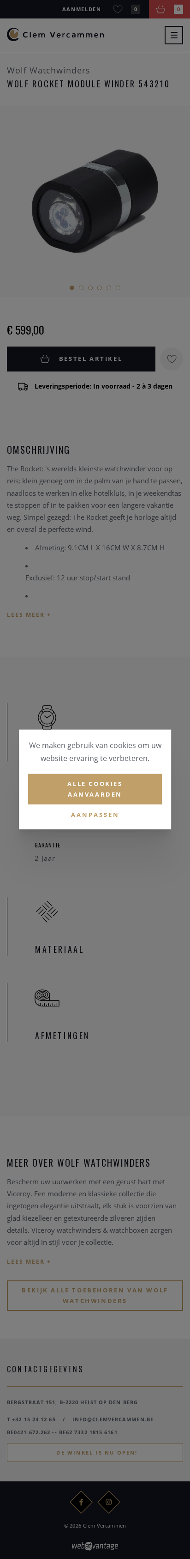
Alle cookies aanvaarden (94, 789)
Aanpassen (95, 814)
